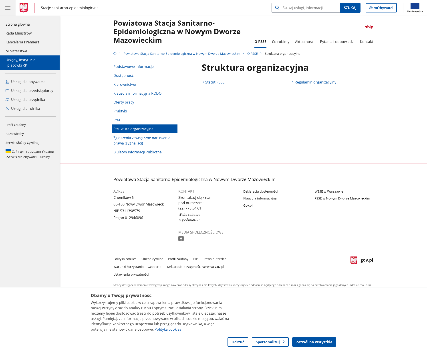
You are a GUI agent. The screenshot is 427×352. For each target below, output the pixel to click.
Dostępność (123, 75)
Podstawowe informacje (133, 66)
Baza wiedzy (15, 134)
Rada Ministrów (19, 33)
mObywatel (383, 8)
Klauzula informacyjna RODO (137, 93)
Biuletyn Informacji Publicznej (138, 152)
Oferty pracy (123, 102)
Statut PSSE (215, 82)
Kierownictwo (124, 84)
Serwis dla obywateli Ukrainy (30, 154)
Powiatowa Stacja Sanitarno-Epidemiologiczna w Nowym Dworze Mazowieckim (177, 32)
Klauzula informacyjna (260, 198)
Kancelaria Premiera (23, 42)
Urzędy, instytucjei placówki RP (20, 62)
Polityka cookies (125, 259)
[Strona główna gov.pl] (25, 8)
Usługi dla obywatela (28, 81)
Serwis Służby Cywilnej (22, 142)
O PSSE (260, 41)
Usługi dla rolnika (25, 108)
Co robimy (280, 41)
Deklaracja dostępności (260, 191)
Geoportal (155, 267)
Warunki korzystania (128, 267)
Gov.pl (248, 205)
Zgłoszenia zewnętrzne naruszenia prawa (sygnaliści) (141, 140)
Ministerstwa (16, 51)
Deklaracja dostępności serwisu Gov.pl (195, 267)
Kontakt (366, 41)
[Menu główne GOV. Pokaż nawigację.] (8, 8)
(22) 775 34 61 (189, 208)
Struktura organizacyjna (133, 128)
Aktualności (304, 41)
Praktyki (120, 111)
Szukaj (350, 7)
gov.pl (366, 265)
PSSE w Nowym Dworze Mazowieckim (342, 198)
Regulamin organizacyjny (315, 82)
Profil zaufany (16, 125)
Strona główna (23, 24)
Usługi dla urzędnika (27, 99)
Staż (116, 120)
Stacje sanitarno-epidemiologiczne (70, 7)
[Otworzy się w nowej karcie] (181, 239)
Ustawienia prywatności (131, 274)
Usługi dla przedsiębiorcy (31, 90)
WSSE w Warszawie (329, 191)
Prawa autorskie (214, 259)
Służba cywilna (152, 259)
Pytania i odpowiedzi (337, 41)
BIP (195, 259)
